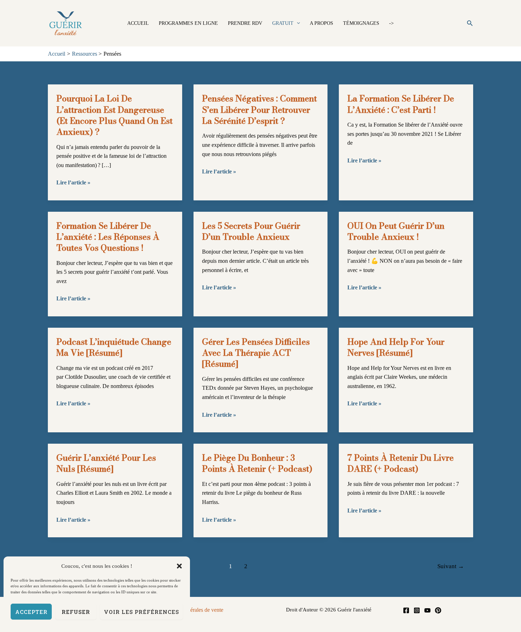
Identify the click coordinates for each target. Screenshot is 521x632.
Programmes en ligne (188, 23)
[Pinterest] (438, 610)
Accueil (138, 23)
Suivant (450, 566)
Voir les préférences (141, 611)
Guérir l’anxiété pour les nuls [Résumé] (106, 463)
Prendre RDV (245, 23)
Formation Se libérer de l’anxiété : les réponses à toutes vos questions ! (107, 236)
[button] (179, 566)
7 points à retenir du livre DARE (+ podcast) (400, 463)
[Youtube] (427, 610)
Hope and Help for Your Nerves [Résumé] (395, 347)
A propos (321, 23)
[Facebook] (406, 610)
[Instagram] (417, 610)
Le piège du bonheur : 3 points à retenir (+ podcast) (257, 463)
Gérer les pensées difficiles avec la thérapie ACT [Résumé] (256, 352)
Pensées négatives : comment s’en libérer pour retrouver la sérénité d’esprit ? (259, 109)
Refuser (76, 611)
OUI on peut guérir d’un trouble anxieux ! (395, 231)
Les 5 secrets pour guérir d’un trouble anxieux (251, 231)
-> (391, 23)
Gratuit (282, 23)
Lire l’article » (73, 183)
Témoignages (361, 23)
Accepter (31, 611)
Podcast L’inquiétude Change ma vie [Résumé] (113, 347)
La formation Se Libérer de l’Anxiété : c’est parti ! (400, 104)
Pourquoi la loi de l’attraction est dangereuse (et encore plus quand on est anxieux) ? (114, 115)
